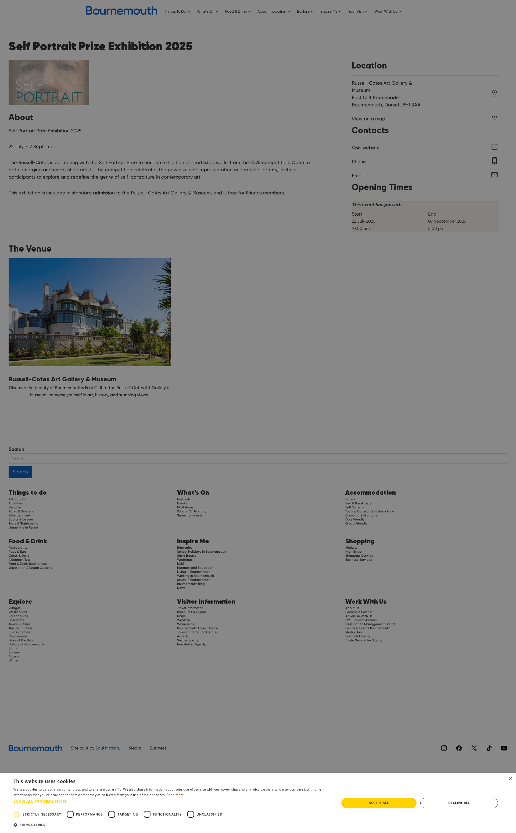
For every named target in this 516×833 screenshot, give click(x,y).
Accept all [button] (379, 803)
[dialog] (258, 803)
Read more (175, 794)
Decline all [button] (459, 803)
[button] (171, 801)
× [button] (510, 779)
